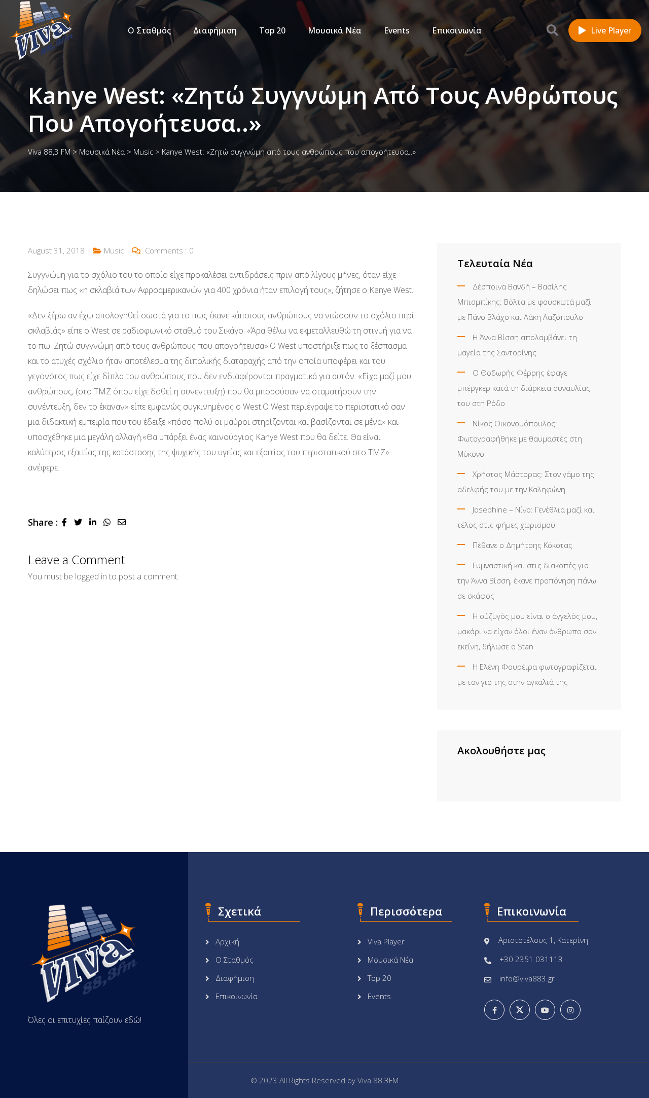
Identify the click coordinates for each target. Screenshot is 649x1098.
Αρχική (227, 941)
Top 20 (272, 30)
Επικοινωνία (457, 30)
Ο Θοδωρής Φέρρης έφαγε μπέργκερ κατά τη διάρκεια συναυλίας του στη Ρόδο (523, 388)
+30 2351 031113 (531, 959)
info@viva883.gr (527, 978)
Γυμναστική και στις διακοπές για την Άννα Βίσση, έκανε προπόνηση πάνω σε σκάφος (526, 580)
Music (114, 250)
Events (397, 30)
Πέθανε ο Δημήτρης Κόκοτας (522, 545)
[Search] (552, 30)
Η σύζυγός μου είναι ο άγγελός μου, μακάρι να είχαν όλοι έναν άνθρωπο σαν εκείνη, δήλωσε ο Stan (527, 631)
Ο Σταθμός (149, 30)
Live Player (611, 30)
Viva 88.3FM (378, 1080)
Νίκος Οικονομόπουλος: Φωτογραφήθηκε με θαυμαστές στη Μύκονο (519, 438)
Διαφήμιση (215, 30)
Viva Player (386, 941)
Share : (43, 522)
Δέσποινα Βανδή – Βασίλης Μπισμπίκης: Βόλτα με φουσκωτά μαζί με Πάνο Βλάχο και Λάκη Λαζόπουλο (524, 301)
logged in (91, 576)
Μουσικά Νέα (335, 30)
